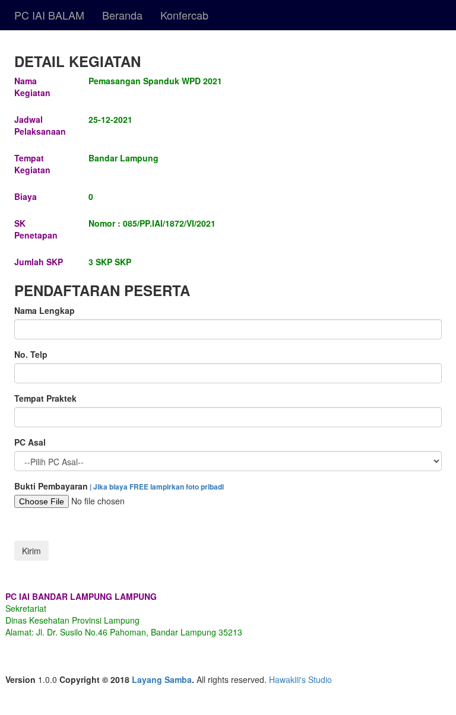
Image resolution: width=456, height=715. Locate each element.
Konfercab (184, 15)
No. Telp (31, 354)
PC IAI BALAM (49, 15)
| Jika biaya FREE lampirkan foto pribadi (156, 487)
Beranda (122, 15)
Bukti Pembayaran (119, 486)
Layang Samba (162, 679)
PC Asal (30, 442)
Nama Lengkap (44, 310)
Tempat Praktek (45, 398)
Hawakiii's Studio (300, 679)
